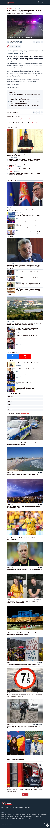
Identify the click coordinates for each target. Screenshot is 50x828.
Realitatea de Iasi (29, 818)
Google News (35, 122)
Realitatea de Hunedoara (26, 814)
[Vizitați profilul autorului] (8, 42)
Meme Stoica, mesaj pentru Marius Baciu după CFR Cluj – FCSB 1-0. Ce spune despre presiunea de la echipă (28, 232)
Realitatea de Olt (22, 816)
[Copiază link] (34, 42)
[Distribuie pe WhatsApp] (39, 42)
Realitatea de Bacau (35, 814)
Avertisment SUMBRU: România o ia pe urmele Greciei (27, 340)
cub (8, 119)
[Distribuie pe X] (42, 42)
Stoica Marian (40, 630)
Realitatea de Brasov (21, 818)
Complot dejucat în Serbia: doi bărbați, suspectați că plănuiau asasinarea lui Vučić (25, 95)
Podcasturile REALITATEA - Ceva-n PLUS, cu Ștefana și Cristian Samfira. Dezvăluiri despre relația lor (23, 601)
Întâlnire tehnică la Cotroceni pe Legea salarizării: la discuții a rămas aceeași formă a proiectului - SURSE (27, 290)
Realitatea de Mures (37, 816)
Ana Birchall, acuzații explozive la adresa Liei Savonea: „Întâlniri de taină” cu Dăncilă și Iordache (28, 387)
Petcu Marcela (18, 41)
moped (18, 119)
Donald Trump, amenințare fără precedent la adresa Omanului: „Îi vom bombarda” (27, 375)
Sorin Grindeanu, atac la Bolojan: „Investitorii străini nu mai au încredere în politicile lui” (28, 363)
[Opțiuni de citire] (47, 825)
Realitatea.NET (3, 814)
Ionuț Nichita (40, 440)
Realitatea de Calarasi (5, 816)
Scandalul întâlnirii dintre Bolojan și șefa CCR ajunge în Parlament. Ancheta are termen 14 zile (28, 278)
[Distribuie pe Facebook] (36, 42)
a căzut (23, 119)
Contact (2, 807)
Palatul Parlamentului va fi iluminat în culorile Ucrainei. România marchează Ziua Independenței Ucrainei (24, 633)
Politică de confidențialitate (18, 807)
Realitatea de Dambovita (38, 599)
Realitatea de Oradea (14, 816)
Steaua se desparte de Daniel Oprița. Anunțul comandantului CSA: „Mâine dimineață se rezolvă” (25, 102)
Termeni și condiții (9, 807)
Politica (8, 157)
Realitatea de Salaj (44, 814)
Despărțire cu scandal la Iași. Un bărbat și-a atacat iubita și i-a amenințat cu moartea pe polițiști (23, 443)
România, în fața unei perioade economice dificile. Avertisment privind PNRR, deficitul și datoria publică (26, 98)
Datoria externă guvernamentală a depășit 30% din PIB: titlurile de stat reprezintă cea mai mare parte (28, 335)
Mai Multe (25, 794)
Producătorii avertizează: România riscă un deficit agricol (28, 346)
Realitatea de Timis (4, 818)
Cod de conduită (27, 807)
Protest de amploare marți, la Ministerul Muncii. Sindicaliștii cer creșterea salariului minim (26, 329)
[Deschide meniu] (42, 2)
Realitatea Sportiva (11, 814)
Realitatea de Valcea (13, 818)
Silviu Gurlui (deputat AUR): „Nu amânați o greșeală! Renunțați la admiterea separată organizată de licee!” (28, 284)
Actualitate (10, 8)
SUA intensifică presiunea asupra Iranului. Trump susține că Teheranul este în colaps (25, 106)
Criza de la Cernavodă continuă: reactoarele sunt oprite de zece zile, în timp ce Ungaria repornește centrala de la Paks (24, 323)
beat (35, 119)
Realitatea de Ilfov (29, 816)
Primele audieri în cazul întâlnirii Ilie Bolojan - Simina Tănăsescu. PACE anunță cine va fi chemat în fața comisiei (29, 272)
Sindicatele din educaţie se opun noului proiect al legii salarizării (23, 664)
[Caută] (38, 2)
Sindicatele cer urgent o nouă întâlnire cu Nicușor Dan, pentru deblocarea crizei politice (28, 381)
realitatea (30, 119)
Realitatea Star (18, 814)
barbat (13, 119)
